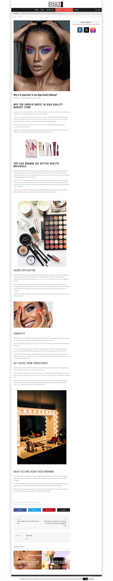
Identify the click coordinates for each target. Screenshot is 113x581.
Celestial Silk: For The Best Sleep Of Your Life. (28, 521)
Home (37, 10)
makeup (21, 502)
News (42, 10)
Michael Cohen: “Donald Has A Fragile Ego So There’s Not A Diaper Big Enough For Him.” (55, 522)
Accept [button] (85, 579)
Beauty (58, 10)
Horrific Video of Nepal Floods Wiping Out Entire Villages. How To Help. (39, 13)
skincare (38, 502)
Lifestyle (68, 10)
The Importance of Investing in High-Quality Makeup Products (29, 504)
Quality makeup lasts (29, 502)
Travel (76, 10)
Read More (91, 579)
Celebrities (50, 10)
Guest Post (17, 98)
